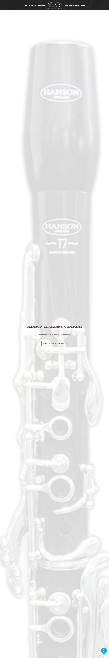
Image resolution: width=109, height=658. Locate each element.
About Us (41, 5)
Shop (83, 5)
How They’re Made (71, 5)
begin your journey (54, 343)
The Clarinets (29, 5)
